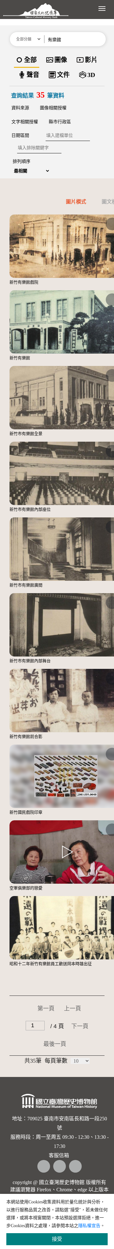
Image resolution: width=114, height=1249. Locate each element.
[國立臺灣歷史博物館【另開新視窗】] (59, 1103)
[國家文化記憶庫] (35, 14)
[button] (100, 39)
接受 (57, 1239)
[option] (26, 60)
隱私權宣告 (89, 1225)
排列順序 (21, 161)
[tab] (67, 202)
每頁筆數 (56, 1061)
